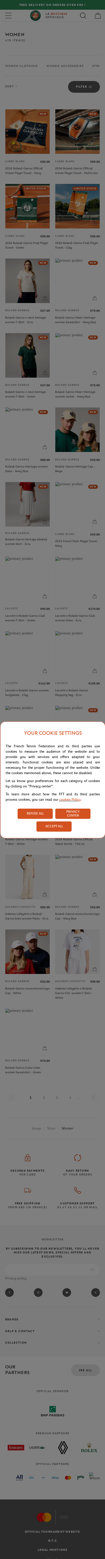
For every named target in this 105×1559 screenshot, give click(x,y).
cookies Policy (70, 799)
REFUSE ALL (35, 813)
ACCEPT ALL (54, 826)
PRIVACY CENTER (73, 813)
